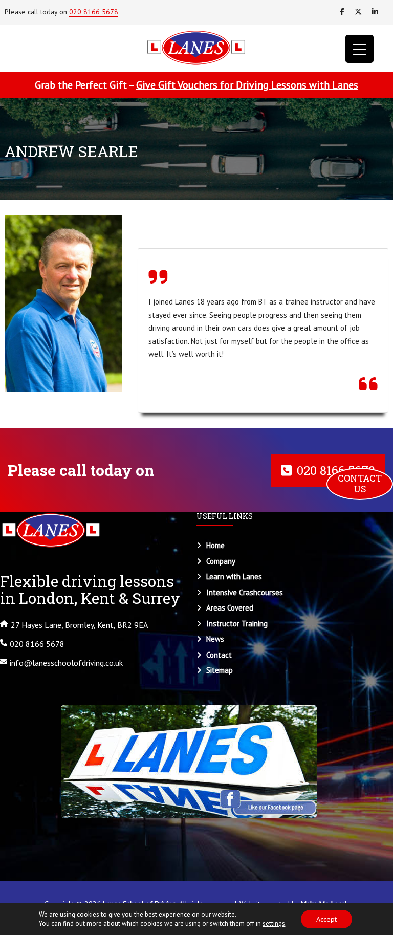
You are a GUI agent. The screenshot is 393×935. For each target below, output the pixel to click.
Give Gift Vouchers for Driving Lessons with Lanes (247, 85)
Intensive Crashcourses (244, 592)
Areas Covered (229, 608)
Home (215, 545)
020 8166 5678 (93, 11)
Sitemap (219, 670)
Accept (326, 919)
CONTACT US (361, 483)
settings (274, 923)
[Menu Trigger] (359, 49)
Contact (219, 655)
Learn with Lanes (234, 576)
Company (220, 561)
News (215, 639)
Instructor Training (237, 623)
